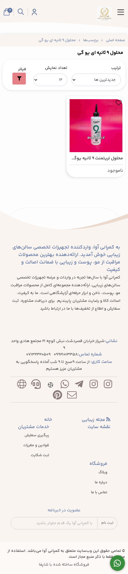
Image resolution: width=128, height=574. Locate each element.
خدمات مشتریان (33, 427)
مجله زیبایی (94, 420)
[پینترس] (57, 396)
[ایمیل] (72, 396)
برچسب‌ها (90, 40)
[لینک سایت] (21, 385)
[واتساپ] (65, 385)
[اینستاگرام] (108, 385)
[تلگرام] (79, 385)
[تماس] (36, 385)
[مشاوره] (117, 563)
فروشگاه (98, 464)
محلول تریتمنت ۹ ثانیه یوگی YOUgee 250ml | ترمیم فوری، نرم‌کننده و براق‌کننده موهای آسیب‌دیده (96, 158)
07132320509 (38, 355)
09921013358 (66, 355)
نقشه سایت (99, 427)
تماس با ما (99, 492)
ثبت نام (107, 523)
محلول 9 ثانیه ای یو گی (57, 40)
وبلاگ (102, 472)
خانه (48, 420)
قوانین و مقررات (36, 445)
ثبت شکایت (40, 455)
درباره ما (101, 482)
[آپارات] (50, 385)
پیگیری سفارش (37, 435)
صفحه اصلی (115, 40)
